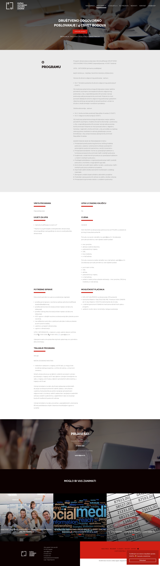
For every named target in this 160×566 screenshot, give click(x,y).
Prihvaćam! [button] (143, 560)
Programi (113, 548)
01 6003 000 (47, 553)
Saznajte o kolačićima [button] (143, 556)
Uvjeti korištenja (120, 551)
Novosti (134, 6)
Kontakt (142, 6)
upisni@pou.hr (48, 551)
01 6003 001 (47, 556)
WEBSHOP (152, 6)
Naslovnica (90, 6)
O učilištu (120, 548)
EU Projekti (124, 6)
